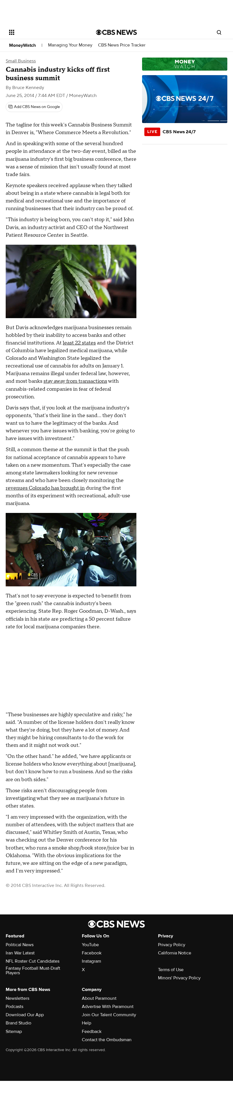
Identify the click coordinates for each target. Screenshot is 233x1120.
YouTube (90, 945)
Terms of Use (171, 969)
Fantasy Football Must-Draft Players (33, 970)
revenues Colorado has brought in (45, 488)
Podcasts (14, 1006)
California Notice (174, 953)
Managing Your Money (70, 45)
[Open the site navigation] (45, 32)
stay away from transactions (75, 381)
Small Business (21, 61)
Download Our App (25, 1015)
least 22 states (79, 343)
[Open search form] (219, 32)
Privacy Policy (171, 945)
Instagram (91, 961)
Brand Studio (18, 1023)
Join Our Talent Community (109, 1015)
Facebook (91, 953)
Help (86, 1023)
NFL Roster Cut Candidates (32, 961)
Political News (20, 945)
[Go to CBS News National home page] (116, 32)
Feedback (91, 1031)
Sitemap (14, 1031)
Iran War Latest (20, 953)
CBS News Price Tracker (121, 45)
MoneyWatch (22, 45)
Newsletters (17, 998)
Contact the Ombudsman (107, 1039)
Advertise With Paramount (108, 1006)
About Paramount (99, 998)
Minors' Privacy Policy (179, 978)
